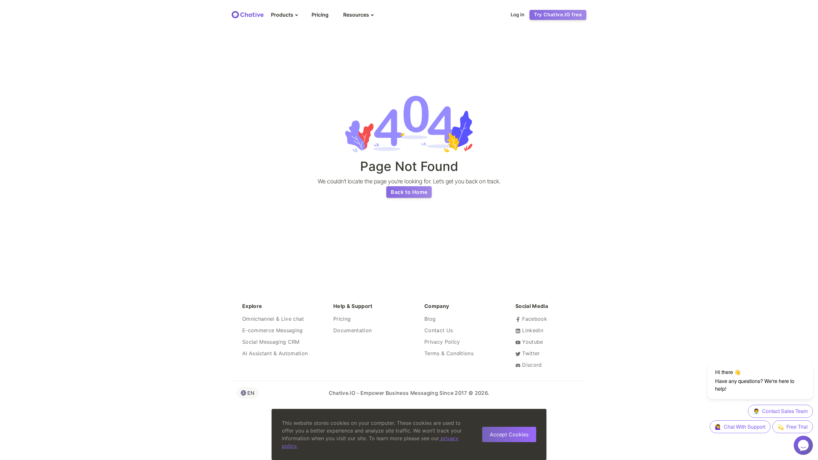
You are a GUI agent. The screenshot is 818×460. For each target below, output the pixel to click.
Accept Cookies (509, 434)
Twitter (530, 353)
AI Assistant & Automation (275, 353)
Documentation (352, 330)
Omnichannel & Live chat (273, 319)
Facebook (534, 319)
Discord (531, 365)
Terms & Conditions (449, 353)
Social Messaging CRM (271, 342)
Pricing (342, 319)
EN (250, 393)
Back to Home (409, 192)
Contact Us (438, 330)
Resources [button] (356, 15)
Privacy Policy (442, 342)
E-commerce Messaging (272, 330)
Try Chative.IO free (558, 15)
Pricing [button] (320, 15)
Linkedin (532, 330)
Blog (430, 319)
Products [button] (282, 15)
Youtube (532, 342)
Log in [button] (517, 15)
